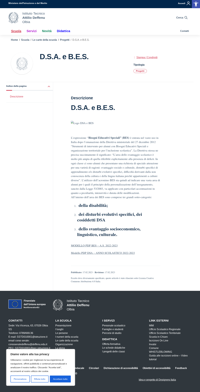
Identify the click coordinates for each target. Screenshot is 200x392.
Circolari (94, 368)
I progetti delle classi (113, 351)
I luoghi (59, 329)
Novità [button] (47, 31)
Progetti (140, 71)
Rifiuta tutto (39, 379)
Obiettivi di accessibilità (156, 368)
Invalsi (152, 344)
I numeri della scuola (66, 336)
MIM (151, 325)
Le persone (61, 333)
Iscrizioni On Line (158, 340)
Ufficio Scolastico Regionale (164, 329)
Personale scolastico (113, 325)
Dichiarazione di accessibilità (121, 368)
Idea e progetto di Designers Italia (157, 379)
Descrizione (16, 96)
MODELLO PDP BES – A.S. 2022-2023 (94, 245)
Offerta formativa (111, 344)
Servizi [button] (32, 31)
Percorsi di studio (111, 333)
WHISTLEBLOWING (160, 351)
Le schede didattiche (113, 347)
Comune (154, 348)
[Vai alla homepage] (13, 17)
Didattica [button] (63, 31)
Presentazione (63, 325)
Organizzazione (64, 344)
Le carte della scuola (66, 340)
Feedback (181, 368)
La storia (60, 348)
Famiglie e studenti (112, 329)
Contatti (184, 31)
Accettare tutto (60, 379)
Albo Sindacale (75, 368)
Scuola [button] (16, 31)
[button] (29, 86)
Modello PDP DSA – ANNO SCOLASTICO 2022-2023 (103, 253)
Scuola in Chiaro (158, 336)
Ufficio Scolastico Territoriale (165, 333)
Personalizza (20, 379)
